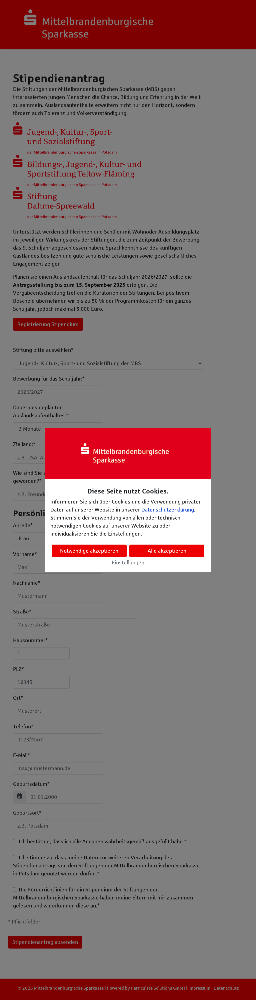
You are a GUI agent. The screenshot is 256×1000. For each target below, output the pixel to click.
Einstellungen (128, 562)
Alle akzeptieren (167, 551)
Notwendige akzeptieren (89, 551)
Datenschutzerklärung (167, 510)
